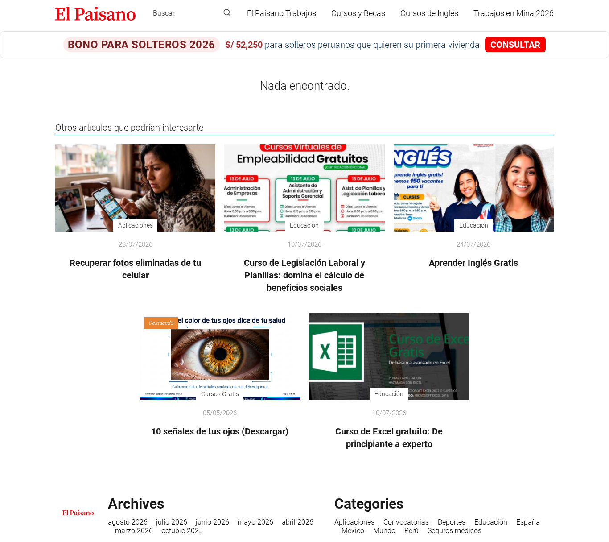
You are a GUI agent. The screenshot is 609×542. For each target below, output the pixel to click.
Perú (411, 530)
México (353, 530)
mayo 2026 (255, 522)
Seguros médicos (454, 530)
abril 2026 (297, 522)
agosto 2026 (128, 522)
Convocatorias (406, 522)
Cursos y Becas (358, 13)
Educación (490, 522)
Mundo (384, 530)
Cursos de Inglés (429, 13)
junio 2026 (212, 522)
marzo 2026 (134, 530)
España (528, 522)
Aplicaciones (354, 522)
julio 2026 (171, 522)
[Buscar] (227, 13)
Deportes (451, 522)
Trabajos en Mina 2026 (513, 13)
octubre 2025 (182, 530)
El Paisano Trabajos (281, 13)
